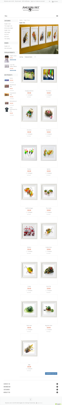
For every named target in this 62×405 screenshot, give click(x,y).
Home (20, 20)
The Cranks (48, 208)
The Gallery (7, 38)
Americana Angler (8, 28)
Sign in (32, 1)
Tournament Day (13, 93)
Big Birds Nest (48, 325)
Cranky (29, 286)
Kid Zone (6, 36)
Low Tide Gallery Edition (13, 65)
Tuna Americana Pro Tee (13, 109)
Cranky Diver (49, 247)
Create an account (40, 1)
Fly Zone (6, 34)
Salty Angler (7, 32)
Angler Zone (7, 30)
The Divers (48, 91)
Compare (30, 95)
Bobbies (29, 247)
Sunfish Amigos (29, 208)
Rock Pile (48, 286)
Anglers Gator (13, 55)
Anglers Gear (7, 23)
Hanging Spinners (29, 91)
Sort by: (21, 57)
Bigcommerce (39, 403)
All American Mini (13, 85)
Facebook (30, 399)
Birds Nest (29, 325)
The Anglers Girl (8, 26)
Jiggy (29, 364)
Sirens (11, 78)
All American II (13, 101)
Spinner (48, 169)
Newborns (48, 130)
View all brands (8, 48)
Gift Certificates (26, 1)
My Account (18, 1)
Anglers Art (7, 46)
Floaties (29, 169)
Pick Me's (29, 130)
